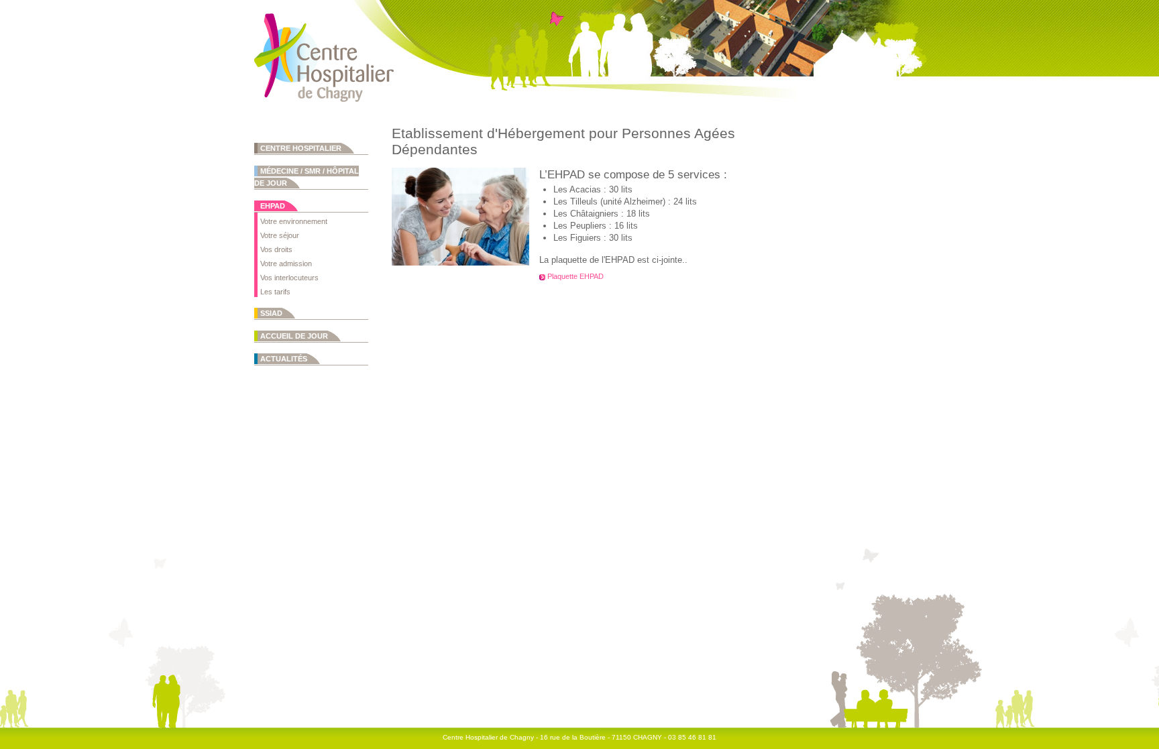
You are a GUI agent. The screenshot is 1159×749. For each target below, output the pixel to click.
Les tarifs (275, 292)
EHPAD (272, 206)
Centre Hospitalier (300, 148)
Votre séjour (279, 235)
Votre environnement (293, 221)
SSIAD (271, 313)
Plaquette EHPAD (575, 276)
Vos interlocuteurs (289, 278)
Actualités (283, 359)
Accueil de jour (294, 336)
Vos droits (276, 249)
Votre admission (286, 264)
